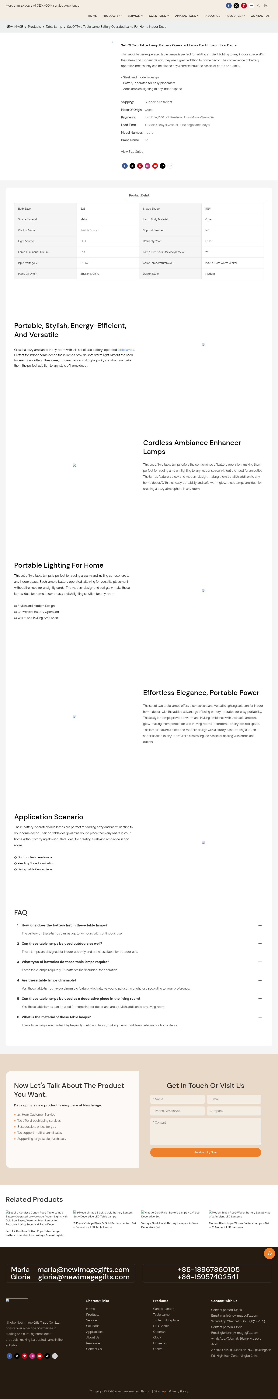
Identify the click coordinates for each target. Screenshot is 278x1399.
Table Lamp (54, 26)
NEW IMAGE (14, 26)
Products (34, 26)
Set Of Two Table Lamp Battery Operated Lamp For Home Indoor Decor (117, 26)
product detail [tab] (139, 195)
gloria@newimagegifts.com (84, 1277)
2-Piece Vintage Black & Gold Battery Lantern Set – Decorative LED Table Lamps (104, 1225)
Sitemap (160, 1391)
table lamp (125, 350)
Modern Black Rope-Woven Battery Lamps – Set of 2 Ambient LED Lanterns (239, 1225)
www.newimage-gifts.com (133, 1391)
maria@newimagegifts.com (83, 1269)
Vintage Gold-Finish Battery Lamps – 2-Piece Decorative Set (169, 1225)
